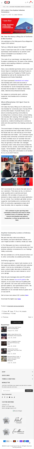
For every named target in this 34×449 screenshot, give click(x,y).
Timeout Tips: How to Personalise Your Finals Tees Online (15, 350)
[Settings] (32, 2)
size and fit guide (20, 279)
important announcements (15, 306)
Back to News (17, 322)
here (26, 295)
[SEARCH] (25, 2)
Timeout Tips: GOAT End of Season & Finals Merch (14, 328)
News (7, 6)
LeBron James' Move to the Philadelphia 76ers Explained (15, 335)
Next (30, 317)
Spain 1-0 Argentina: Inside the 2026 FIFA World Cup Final (14, 343)
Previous (5, 317)
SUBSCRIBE (29, 390)
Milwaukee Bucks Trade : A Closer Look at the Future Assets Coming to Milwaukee (14, 358)
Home (4, 6)
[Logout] (27, 2)
